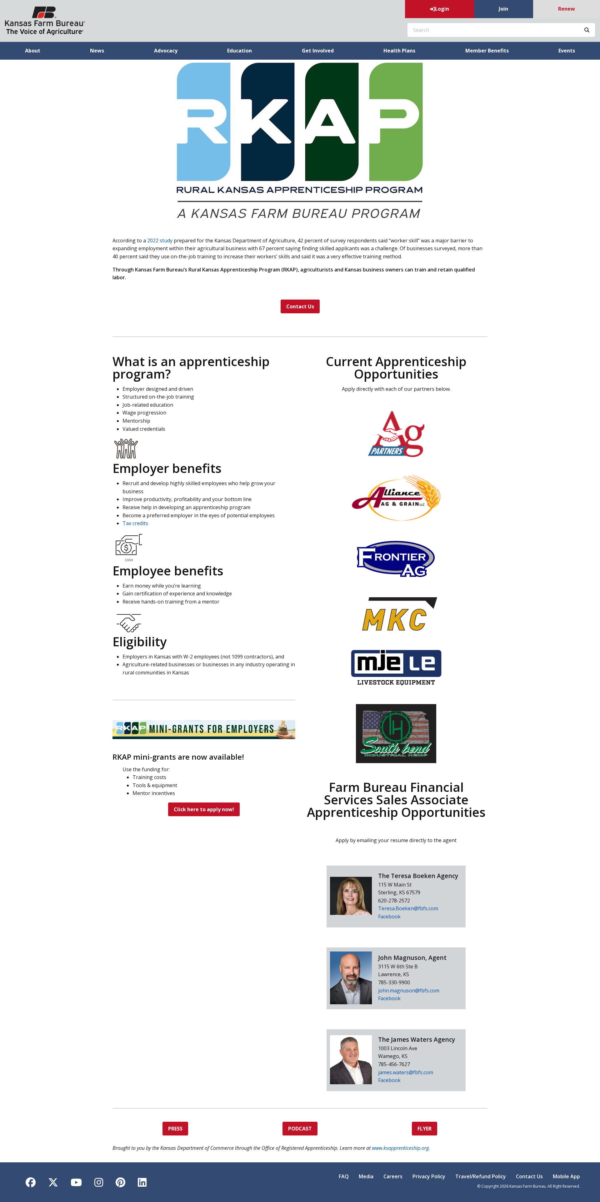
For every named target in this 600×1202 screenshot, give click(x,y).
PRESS (175, 1128)
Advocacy (166, 50)
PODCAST (300, 1128)
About (32, 50)
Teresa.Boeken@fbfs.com (408, 908)
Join (503, 8)
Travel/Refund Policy (480, 1176)
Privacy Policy (428, 1176)
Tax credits (135, 523)
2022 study (159, 240)
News (97, 50)
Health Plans (399, 50)
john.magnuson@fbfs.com (408, 990)
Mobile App (566, 1176)
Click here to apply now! (204, 809)
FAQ (344, 1176)
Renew (566, 8)
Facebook (389, 916)
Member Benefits (487, 50)
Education (239, 50)
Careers (392, 1176)
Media (366, 1176)
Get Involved (318, 50)
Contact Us (300, 306)
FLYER (425, 1128)
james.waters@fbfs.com (405, 1072)
